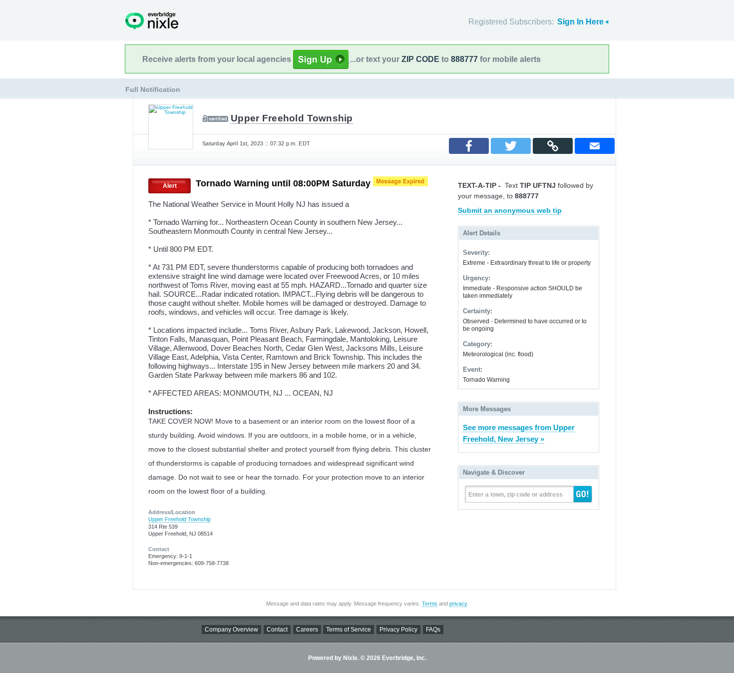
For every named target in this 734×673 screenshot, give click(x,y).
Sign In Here (580, 21)
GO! (582, 494)
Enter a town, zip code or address (515, 494)
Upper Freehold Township (292, 118)
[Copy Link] (553, 146)
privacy (458, 604)
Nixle (151, 20)
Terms (429, 604)
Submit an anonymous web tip (510, 210)
